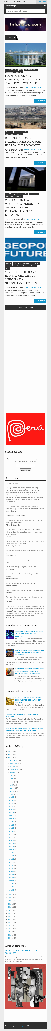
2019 (10, 907)
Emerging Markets (22, 194)
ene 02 (11, 887)
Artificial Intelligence (12, 69)
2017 (10, 913)
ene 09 (11, 865)
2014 (10, 922)
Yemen (8, 268)
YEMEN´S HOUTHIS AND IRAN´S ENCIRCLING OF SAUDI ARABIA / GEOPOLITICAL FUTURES (21, 278)
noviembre (14, 763)
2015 (10, 919)
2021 (10, 901)
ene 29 (11, 803)
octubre (13, 766)
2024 (10, 757)
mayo (12, 782)
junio (11, 779)
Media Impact (20, 1026)
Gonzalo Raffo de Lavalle (32, 87)
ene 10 (11, 862)
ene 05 (11, 877)
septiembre (14, 769)
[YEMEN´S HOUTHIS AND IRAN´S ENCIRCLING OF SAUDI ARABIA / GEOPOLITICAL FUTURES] (25, 249)
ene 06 (11, 874)
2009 (10, 938)
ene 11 (11, 859)
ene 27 (11, 809)
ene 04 (11, 881)
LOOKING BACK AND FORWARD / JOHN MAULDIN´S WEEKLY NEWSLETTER (22, 79)
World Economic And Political (14, 72)
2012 (10, 929)
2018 (10, 910)
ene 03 (11, 884)
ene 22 (11, 825)
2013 (10, 925)
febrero (12, 791)
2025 (10, 754)
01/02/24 (9, 38)
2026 (10, 751)
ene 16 (11, 843)
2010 (10, 935)
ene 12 (11, 856)
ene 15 (11, 846)
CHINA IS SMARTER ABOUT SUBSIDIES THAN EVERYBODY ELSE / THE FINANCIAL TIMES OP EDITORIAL (29, 671)
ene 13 (11, 853)
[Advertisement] (25, 338)
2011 (10, 932)
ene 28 (11, 806)
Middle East (9, 132)
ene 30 (11, 800)
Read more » (40, 101)
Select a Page (11, 6)
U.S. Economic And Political (28, 266)
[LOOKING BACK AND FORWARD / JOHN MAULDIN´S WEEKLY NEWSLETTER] (25, 55)
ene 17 (11, 840)
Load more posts (25, 307)
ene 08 (11, 868)
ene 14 (11, 850)
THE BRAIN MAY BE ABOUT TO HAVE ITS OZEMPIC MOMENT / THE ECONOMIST (29, 634)
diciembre (13, 760)
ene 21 (11, 828)
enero (12, 794)
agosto (12, 772)
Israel (19, 263)
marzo (12, 788)
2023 (10, 895)
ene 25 (11, 815)
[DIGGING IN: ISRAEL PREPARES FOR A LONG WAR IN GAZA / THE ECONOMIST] (25, 117)
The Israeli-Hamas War (21, 132)
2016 (10, 916)
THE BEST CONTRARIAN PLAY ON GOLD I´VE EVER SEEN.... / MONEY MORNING (28, 700)
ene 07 (11, 871)
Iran (14, 263)
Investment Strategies (31, 69)
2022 (10, 898)
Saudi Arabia (35, 263)
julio (11, 775)
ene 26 (11, 812)
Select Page (41, 2)
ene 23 (11, 822)
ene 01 (11, 890)
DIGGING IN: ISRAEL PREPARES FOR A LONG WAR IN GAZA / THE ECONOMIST (23, 141)
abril (11, 785)
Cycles (21, 69)
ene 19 (11, 834)
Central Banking (10, 194)
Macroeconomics (34, 194)
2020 (10, 904)
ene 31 (11, 797)
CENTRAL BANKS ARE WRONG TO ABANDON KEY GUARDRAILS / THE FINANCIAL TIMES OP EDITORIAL (22, 207)
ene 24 (11, 819)
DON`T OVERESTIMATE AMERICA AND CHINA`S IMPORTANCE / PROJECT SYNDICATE (29, 652)
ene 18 (11, 837)
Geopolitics (9, 263)
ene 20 (11, 831)
